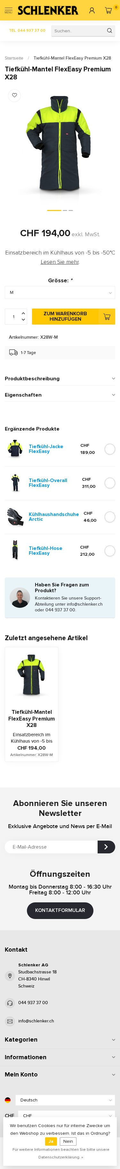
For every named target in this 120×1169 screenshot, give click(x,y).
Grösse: (60, 280)
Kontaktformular (60, 910)
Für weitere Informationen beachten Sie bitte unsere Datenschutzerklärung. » (60, 1153)
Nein (68, 1141)
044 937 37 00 (33, 1003)
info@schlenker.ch (36, 1021)
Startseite (14, 58)
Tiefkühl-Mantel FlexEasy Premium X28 (72, 58)
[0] (108, 10)
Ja (51, 1141)
